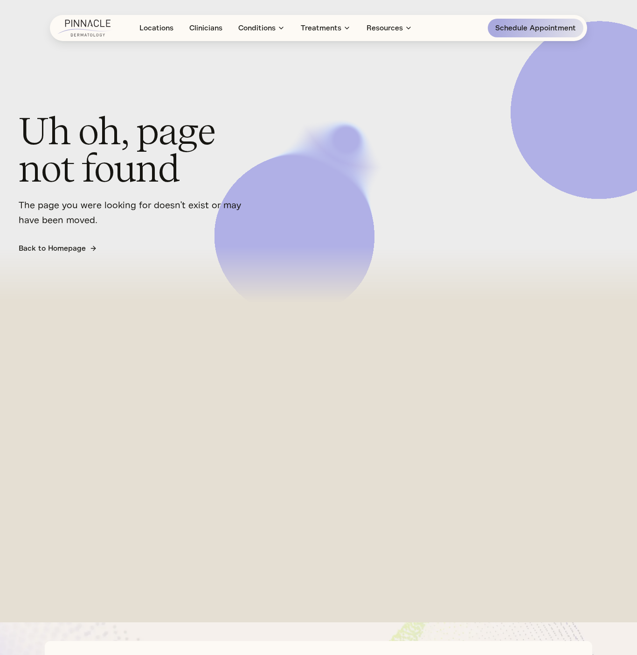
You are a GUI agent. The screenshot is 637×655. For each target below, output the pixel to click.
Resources (385, 28)
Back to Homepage (52, 248)
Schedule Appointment (535, 28)
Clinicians (205, 28)
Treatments (321, 28)
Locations (156, 28)
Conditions (257, 28)
